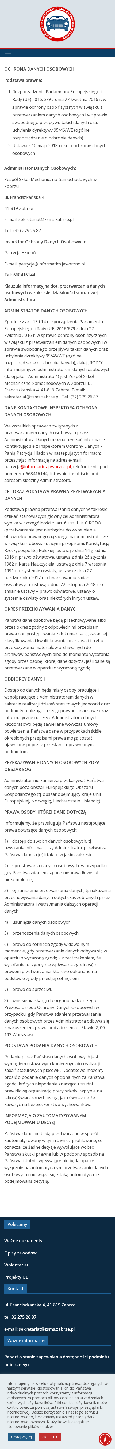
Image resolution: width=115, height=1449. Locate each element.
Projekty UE (16, 1277)
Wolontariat (16, 1265)
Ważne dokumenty (23, 1241)
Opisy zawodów (20, 1253)
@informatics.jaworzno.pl (45, 467)
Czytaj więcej (21, 1436)
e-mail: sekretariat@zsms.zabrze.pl (39, 1329)
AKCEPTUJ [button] (50, 1436)
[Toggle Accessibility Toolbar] (105, 1439)
